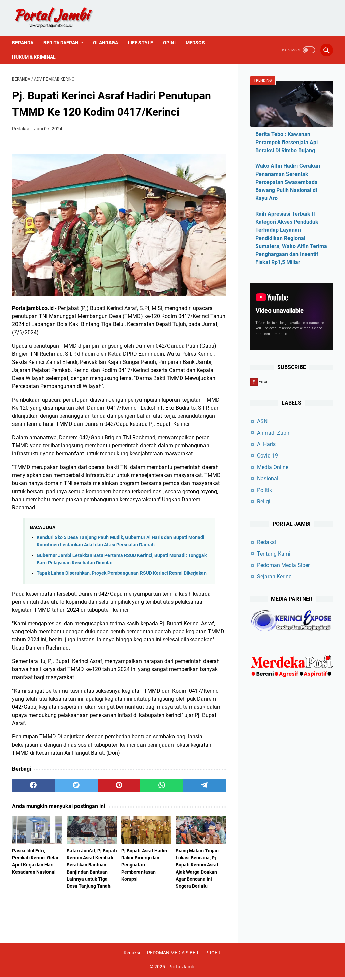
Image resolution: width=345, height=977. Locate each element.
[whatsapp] (161, 785)
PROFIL (213, 952)
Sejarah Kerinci (275, 576)
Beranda (22, 42)
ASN (262, 421)
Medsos (195, 42)
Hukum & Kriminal (34, 57)
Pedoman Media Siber (283, 565)
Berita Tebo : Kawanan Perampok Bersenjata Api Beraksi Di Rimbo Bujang (286, 142)
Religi (263, 501)
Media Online (272, 467)
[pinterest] (119, 785)
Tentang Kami (273, 553)
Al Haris (266, 444)
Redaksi (266, 542)
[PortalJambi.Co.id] (60, 18)
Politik (264, 490)
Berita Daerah (61, 42)
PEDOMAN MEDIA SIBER (172, 952)
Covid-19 (267, 455)
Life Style (140, 42)
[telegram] (204, 785)
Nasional (267, 478)
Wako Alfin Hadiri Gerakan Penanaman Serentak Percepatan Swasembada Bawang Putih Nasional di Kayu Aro (287, 182)
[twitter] (76, 785)
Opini (169, 42)
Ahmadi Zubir (273, 433)
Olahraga (105, 42)
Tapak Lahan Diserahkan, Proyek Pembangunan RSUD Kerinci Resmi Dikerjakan (122, 573)
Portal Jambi (181, 966)
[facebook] (33, 785)
